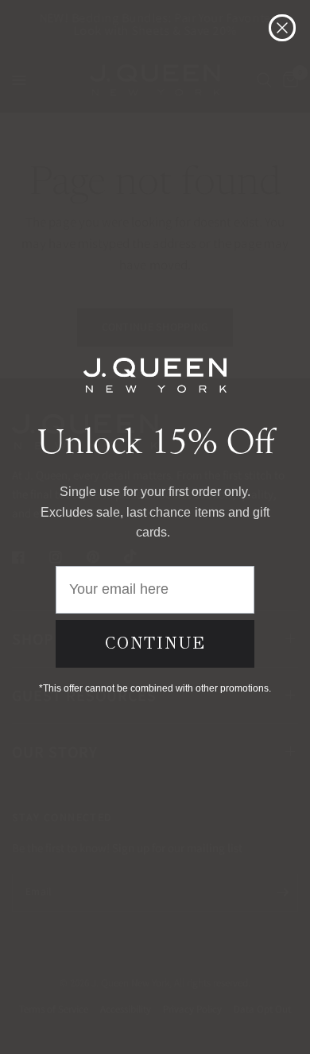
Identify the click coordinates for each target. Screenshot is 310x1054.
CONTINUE (155, 643)
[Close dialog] (282, 28)
